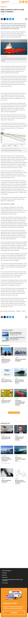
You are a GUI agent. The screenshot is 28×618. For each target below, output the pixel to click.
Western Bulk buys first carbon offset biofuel (19, 381)
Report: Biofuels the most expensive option (6, 380)
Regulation (4, 6)
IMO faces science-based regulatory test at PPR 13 (20, 482)
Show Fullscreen (2, 133)
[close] (27, 16)
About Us (4, 575)
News (3, 357)
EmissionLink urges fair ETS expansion (6, 437)
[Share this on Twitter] (4, 19)
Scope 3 (23, 311)
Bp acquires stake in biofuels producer (6, 401)
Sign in (10, 16)
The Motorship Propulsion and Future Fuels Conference (12, 580)
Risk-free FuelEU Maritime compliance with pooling (16, 333)
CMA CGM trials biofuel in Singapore (20, 360)
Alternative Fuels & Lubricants (9, 311)
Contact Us (4, 577)
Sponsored (4, 456)
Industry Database (6, 570)
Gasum (16, 335)
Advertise (4, 572)
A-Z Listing (4, 583)
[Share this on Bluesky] (10, 19)
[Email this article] (13, 19)
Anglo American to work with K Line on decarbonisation (6, 361)
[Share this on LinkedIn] (7, 19)
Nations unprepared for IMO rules (6, 481)
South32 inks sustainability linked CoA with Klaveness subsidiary (20, 402)
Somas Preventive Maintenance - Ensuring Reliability (17, 338)
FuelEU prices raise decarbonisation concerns (19, 438)
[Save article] (26, 19)
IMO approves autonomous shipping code (20, 459)
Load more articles (14, 412)
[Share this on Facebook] (2, 19)
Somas (16, 340)
